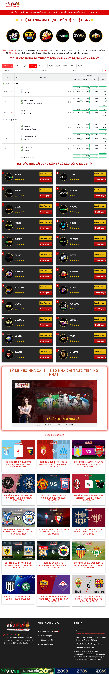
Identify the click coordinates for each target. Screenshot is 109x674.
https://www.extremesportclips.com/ (90, 634)
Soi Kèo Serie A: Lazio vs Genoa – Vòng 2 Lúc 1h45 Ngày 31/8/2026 (18, 464)
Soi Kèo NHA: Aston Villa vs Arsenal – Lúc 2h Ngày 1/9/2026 (88, 464)
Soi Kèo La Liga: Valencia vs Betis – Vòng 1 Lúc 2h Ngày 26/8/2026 (88, 565)
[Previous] (9, 38)
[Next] (99, 38)
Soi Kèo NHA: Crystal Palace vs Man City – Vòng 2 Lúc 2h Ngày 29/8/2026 (18, 531)
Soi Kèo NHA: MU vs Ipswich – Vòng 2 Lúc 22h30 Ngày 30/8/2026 (53, 497)
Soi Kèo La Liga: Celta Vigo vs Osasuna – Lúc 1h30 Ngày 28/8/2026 (53, 531)
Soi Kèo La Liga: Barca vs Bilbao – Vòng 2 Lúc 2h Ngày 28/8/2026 (88, 531)
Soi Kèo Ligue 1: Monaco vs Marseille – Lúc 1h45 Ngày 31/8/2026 (53, 464)
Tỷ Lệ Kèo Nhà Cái (19, 12)
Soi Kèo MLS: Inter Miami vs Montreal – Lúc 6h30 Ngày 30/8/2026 (18, 497)
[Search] (106, 5)
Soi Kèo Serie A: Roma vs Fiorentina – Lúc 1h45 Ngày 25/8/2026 (53, 598)
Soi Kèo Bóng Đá (39, 12)
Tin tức (94, 12)
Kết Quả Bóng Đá (57, 12)
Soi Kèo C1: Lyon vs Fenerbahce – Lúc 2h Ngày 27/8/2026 (53, 565)
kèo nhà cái (45, 50)
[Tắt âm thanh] (105, 70)
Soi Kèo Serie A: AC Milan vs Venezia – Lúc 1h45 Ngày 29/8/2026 (88, 497)
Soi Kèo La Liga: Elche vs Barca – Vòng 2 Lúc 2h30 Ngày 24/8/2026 (88, 598)
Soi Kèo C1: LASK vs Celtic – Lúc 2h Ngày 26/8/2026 (18, 597)
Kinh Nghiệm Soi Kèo (78, 12)
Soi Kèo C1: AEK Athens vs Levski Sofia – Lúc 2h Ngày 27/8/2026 (18, 565)
